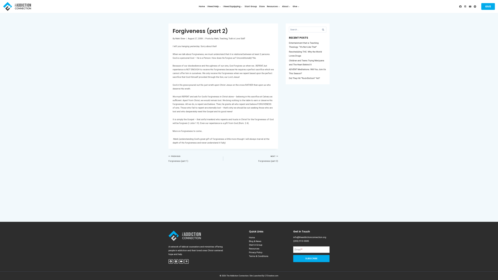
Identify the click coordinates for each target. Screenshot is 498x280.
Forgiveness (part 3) (268, 158)
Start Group (251, 6)
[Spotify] (475, 6)
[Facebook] (460, 6)
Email (298, 249)
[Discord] (465, 6)
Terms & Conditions (258, 256)
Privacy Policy (255, 252)
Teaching (224, 38)
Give (488, 6)
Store (262, 6)
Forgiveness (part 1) (178, 158)
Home (202, 6)
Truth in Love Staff (237, 38)
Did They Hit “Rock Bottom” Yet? (304, 78)
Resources (254, 248)
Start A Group (255, 245)
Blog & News (255, 241)
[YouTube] (470, 6)
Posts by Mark (212, 38)
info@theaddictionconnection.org (309, 237)
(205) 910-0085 (301, 241)
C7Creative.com (271, 276)
